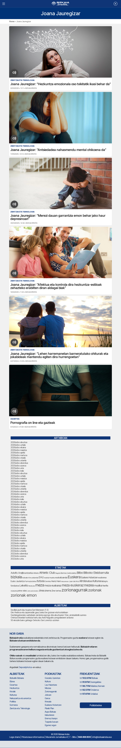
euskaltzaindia (61, 577)
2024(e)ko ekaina (18, 507)
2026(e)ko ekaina (18, 447)
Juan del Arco (74, 581)
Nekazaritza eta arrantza (20, 698)
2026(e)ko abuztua (19, 442)
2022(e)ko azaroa (18, 556)
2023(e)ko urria (17, 527)
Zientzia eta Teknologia (20, 708)
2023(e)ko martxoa (19, 545)
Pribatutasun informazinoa (32, 737)
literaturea (32, 586)
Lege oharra (14, 737)
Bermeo (64, 573)
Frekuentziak (90, 674)
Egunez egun (50, 725)
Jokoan (48, 694)
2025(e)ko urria (17, 468)
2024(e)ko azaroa (18, 494)
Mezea (48, 688)
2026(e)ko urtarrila (18, 460)
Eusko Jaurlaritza (17, 581)
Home (11, 21)
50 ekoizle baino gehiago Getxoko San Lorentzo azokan (35, 620)
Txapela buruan (51, 721)
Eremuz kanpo (51, 718)
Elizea (12, 681)
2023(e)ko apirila (18, 543)
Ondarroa (90, 689)
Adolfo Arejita (17, 572)
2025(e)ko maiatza (19, 478)
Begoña (57, 573)
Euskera (74, 577)
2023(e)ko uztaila (18, 535)
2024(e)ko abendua (19, 491)
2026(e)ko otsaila (18, 457)
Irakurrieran (65, 581)
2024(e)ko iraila (17, 499)
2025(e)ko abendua (19, 463)
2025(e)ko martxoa (19, 483)
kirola (83, 581)
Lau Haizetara (51, 684)
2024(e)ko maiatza (19, 509)
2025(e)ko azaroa (18, 465)
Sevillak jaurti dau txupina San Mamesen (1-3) (30, 610)
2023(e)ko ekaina (18, 538)
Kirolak (12, 691)
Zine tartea (56, 590)
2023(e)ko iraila (17, 530)
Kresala (48, 701)
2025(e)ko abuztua (19, 473)
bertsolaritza (71, 573)
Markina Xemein (93, 686)
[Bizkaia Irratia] (60, 3)
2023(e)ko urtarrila (18, 551)
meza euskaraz (52, 585)
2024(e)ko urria (17, 496)
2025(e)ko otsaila (18, 486)
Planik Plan (49, 708)
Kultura (48, 681)
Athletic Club (47, 572)
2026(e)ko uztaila (18, 445)
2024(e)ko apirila (18, 512)
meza (39, 585)
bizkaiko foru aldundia (30, 578)
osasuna (14, 591)
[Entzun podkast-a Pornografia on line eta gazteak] (14, 411)
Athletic (36, 573)
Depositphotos (25, 667)
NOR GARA (17, 633)
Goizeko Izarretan (52, 678)
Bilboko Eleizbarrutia (96, 572)
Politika (13, 701)
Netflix (105, 585)
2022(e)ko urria (17, 558)
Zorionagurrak (51, 691)
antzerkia (29, 573)
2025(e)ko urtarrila (18, 489)
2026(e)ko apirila (18, 452)
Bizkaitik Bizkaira (17, 678)
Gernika (48, 581)
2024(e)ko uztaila (18, 504)
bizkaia (16, 577)
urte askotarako (32, 591)
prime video (22, 591)
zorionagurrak (75, 589)
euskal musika (49, 578)
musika (98, 585)
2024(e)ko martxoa (19, 514)
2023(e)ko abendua (19, 522)
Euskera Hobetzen (89, 577)
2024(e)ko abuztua (19, 502)
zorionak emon (24, 595)
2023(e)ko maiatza (19, 540)
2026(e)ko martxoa (19, 455)
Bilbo (80, 572)
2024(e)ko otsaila (18, 517)
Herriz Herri (56, 581)
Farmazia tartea (30, 581)
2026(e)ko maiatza (19, 450)
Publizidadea (96, 705)
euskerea (102, 577)
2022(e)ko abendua (19, 553)
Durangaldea (91, 682)
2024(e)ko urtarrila (18, 520)
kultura (89, 581)
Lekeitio (23, 585)
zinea (41, 590)
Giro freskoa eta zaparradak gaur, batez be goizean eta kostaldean (39, 612)
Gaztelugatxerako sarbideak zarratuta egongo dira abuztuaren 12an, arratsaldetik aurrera (48, 615)
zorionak (94, 590)
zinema (48, 590)
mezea (89, 585)
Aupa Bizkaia (50, 711)
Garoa (47, 698)
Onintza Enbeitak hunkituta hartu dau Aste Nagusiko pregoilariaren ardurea (42, 617)
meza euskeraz (73, 585)
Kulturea (97, 581)
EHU (41, 577)
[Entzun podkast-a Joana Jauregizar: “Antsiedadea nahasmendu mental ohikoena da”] (14, 138)
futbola (40, 581)
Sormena (14, 705)
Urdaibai (90, 693)
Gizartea (13, 684)
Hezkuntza (14, 688)
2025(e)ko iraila (17, 470)
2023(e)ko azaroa (18, 525)
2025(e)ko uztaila (18, 476)
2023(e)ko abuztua (19, 533)
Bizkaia (90, 678)
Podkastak (53, 674)
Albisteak (17, 674)
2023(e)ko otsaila (18, 548)
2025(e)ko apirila (18, 481)
